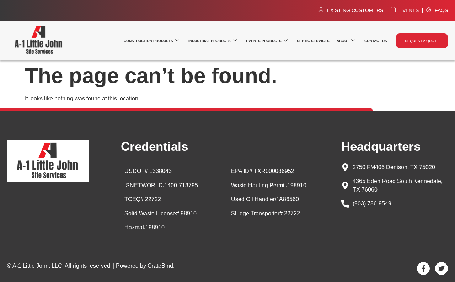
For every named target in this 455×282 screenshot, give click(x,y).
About (343, 41)
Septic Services (313, 41)
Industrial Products (209, 41)
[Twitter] (441, 268)
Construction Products (148, 41)
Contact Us (375, 41)
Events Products (264, 41)
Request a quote (422, 41)
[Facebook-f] (423, 268)
